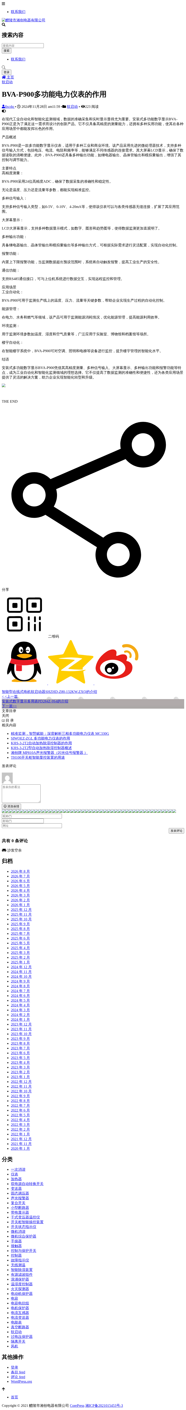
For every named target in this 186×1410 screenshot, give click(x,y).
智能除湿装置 (22, 1270)
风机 (14, 1346)
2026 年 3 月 (20, 895)
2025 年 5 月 (20, 943)
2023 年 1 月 (20, 1077)
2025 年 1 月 (20, 962)
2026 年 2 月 (20, 900)
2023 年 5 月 (20, 1058)
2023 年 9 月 (20, 1039)
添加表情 (13, 806)
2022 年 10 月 (21, 1091)
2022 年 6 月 (20, 1110)
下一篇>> (9, 706)
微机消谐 (18, 1231)
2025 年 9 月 (20, 924)
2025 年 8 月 (20, 929)
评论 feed (18, 1377)
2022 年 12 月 (21, 1082)
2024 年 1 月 (20, 1019)
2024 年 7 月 (20, 991)
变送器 (16, 1188)
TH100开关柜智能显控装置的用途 (38, 757)
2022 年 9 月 (20, 1096)
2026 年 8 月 (20, 871)
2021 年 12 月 (21, 1139)
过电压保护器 (22, 1337)
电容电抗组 (20, 1303)
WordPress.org (21, 1381)
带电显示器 (20, 1212)
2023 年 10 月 (21, 1034)
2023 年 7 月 (20, 1048)
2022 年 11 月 (21, 1086)
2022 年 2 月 (20, 1129)
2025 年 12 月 (21, 910)
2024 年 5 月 (20, 1000)
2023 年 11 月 (21, 1029)
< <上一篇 (10, 696)
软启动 (7, 82)
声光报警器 (20, 1198)
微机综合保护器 (23, 1236)
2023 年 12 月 (21, 1024)
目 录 (9, 720)
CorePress (77, 1405)
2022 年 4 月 (20, 1120)
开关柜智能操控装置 (27, 1222)
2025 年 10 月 (21, 919)
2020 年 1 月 (20, 1148)
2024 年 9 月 (20, 981)
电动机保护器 (22, 1294)
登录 (7, 72)
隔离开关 (18, 1341)
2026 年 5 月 (20, 886)
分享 (5, 589)
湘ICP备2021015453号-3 (104, 1405)
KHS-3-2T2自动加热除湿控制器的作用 (41, 743)
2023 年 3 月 (20, 1067)
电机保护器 (20, 1308)
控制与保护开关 (23, 1251)
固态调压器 (20, 1193)
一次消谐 (18, 1169)
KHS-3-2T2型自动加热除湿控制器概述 (41, 748)
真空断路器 (20, 1327)
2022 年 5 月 (20, 1115)
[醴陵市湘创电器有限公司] (23, 20)
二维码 (53, 636)
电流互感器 (20, 1313)
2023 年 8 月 (20, 1043)
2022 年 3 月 (20, 1125)
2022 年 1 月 (20, 1134)
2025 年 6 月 (20, 938)
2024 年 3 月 (20, 1010)
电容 (14, 1298)
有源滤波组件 (22, 1274)
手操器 (16, 1241)
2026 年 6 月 (20, 881)
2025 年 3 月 (20, 953)
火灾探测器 (20, 1289)
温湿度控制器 (22, 1284)
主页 (10, 77)
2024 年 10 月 (21, 976)
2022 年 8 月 (20, 1101)
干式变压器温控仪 (25, 1217)
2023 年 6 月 (20, 1053)
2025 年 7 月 (20, 933)
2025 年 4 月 (20, 948)
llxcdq (10, 107)
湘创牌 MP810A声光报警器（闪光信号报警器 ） (49, 753)
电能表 (16, 1322)
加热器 (16, 1179)
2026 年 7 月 (20, 876)
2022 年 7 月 (20, 1105)
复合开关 (18, 1203)
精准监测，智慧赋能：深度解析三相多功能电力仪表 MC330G (60, 733)
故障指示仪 (20, 1260)
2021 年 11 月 (21, 1144)
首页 (14, 1397)
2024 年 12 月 (21, 967)
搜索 (7, 50)
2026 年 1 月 (20, 905)
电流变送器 (20, 1317)
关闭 (5, 716)
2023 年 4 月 (20, 1062)
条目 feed (18, 1372)
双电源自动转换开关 (27, 1184)
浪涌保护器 (20, 1279)
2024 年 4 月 (20, 1005)
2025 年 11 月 (21, 914)
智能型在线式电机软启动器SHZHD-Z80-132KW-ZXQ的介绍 (49, 692)
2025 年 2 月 (20, 957)
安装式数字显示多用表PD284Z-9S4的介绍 (35, 701)
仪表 (14, 1174)
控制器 (16, 1255)
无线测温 (18, 1265)
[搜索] (93, 68)
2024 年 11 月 (21, 972)
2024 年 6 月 (20, 996)
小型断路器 (20, 1208)
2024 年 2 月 (20, 1015)
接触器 (16, 1246)
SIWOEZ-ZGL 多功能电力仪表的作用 (40, 738)
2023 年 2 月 (20, 1072)
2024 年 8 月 (20, 986)
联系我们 (18, 12)
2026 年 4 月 (20, 890)
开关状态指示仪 (23, 1227)
